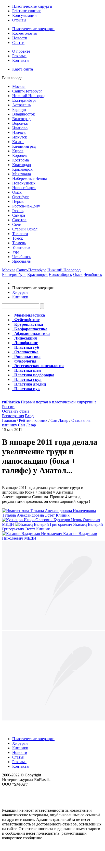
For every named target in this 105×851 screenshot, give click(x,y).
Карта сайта (22, 69)
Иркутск (19, 137)
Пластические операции (33, 29)
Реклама (19, 56)
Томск (17, 238)
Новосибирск (24, 187)
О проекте (21, 51)
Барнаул (19, 109)
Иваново (20, 128)
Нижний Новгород (28, 96)
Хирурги (20, 292)
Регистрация (13, 416)
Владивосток (23, 114)
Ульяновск (21, 247)
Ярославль (21, 261)
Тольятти (20, 233)
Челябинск (21, 256)
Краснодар (21, 164)
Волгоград (21, 118)
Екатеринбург (24, 100)
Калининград (24, 146)
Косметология (24, 33)
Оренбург (20, 197)
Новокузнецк (23, 183)
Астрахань (21, 105)
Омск (17, 192)
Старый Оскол (24, 229)
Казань (18, 141)
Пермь (17, 201)
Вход (29, 416)
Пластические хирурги (32, 6)
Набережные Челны (29, 178)
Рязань (17, 210)
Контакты (20, 60)
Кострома (20, 160)
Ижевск (19, 132)
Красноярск (22, 169)
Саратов (19, 220)
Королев (19, 155)
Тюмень (19, 243)
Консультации (24, 15)
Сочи (16, 224)
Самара (18, 215)
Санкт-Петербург (27, 91)
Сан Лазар (59, 420)
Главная (9, 420)
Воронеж (20, 123)
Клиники (20, 297)
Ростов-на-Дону (26, 206)
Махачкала (21, 174)
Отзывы (19, 20)
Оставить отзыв (16, 411)
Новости (19, 38)
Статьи (18, 42)
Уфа (15, 252)
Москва (18, 86)
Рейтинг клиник (26, 11)
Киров (17, 151)
